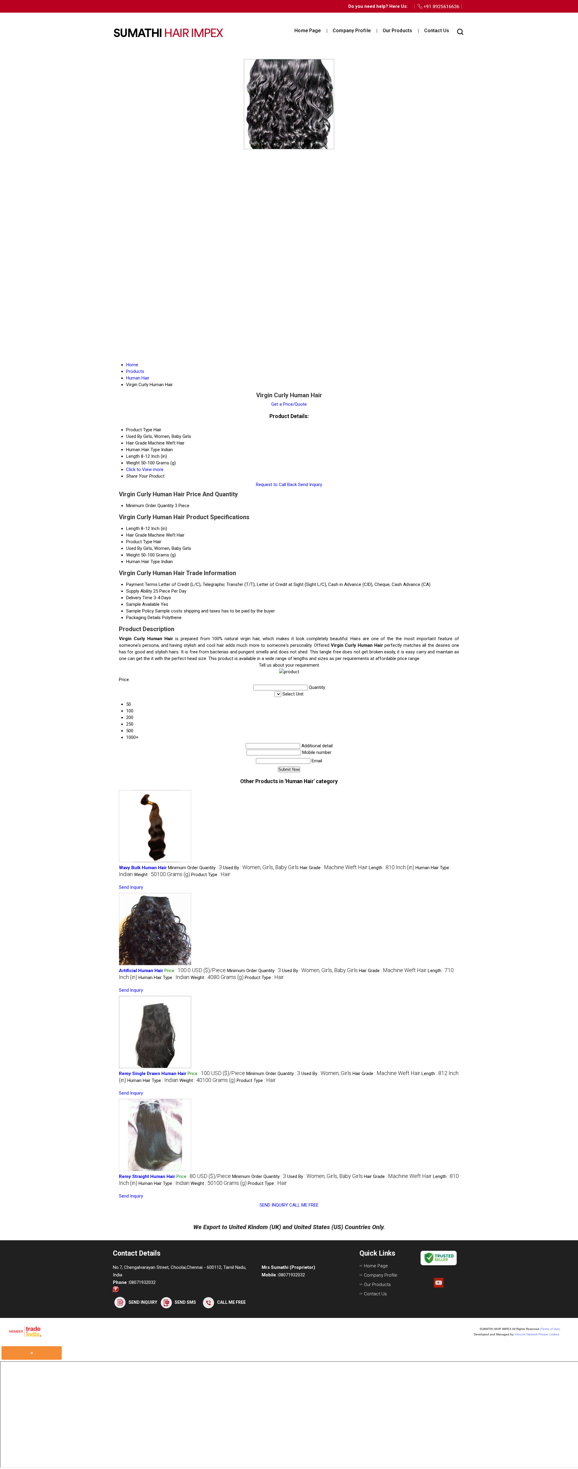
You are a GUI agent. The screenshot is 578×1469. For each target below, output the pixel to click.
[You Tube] (438, 1286)
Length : (391, 867)
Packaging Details (143, 617)
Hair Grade (136, 535)
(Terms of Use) (550, 1329)
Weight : (162, 874)
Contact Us (436, 30)
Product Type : (210, 874)
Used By (134, 548)
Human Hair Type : (163, 977)
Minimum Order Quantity (150, 505)
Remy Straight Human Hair (147, 1176)
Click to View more (144, 469)
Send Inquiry (310, 484)
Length (133, 528)
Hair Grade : (334, 867)
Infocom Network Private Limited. (537, 1334)
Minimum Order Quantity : (195, 867)
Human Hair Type (143, 561)
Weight (133, 555)
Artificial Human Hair (141, 970)
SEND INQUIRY (273, 1205)
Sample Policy (140, 611)
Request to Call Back (276, 484)
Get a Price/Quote (289, 404)
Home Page (307, 30)
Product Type (139, 541)
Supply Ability (139, 591)
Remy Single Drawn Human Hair (152, 1073)
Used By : (261, 867)
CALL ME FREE (304, 1205)
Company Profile (352, 30)
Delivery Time (139, 597)
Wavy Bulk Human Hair (143, 867)
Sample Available (143, 604)
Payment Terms (141, 584)
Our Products (397, 30)
